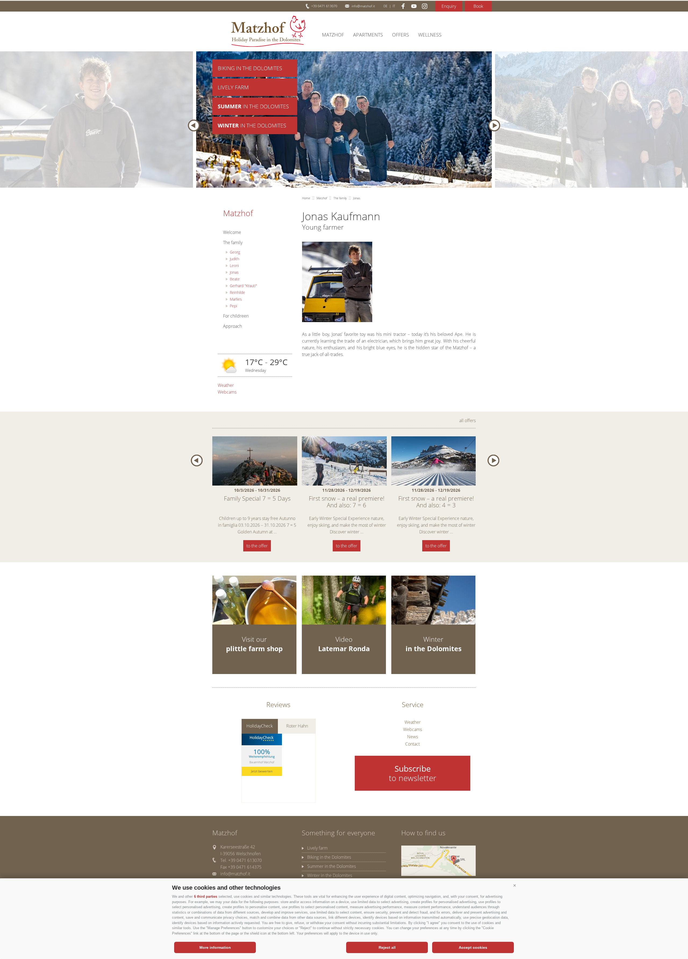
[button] (514, 885)
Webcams (227, 392)
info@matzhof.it (363, 6)
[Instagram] (424, 6)
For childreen (236, 316)
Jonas (234, 272)
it (394, 6)
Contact (412, 744)
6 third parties (205, 896)
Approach (232, 326)
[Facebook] (403, 6)
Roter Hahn (297, 726)
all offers (467, 420)
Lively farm (233, 87)
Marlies (236, 299)
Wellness (430, 35)
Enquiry (449, 6)
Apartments (368, 35)
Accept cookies (473, 947)
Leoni (234, 265)
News (412, 737)
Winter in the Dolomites (329, 875)
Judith (234, 258)
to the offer (257, 546)
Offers (400, 35)
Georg (235, 252)
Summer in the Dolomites (331, 866)
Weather (226, 385)
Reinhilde (237, 292)
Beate (235, 278)
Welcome (232, 232)
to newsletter (412, 773)
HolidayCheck (259, 726)
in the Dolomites (253, 106)
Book (478, 6)
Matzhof (268, 31)
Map (438, 861)
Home (306, 198)
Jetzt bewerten (262, 771)
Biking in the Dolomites (250, 68)
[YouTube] (413, 6)
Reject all (387, 947)
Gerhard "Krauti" (243, 285)
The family (232, 242)
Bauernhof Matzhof (261, 762)
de (386, 6)
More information (215, 947)
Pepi (233, 305)
